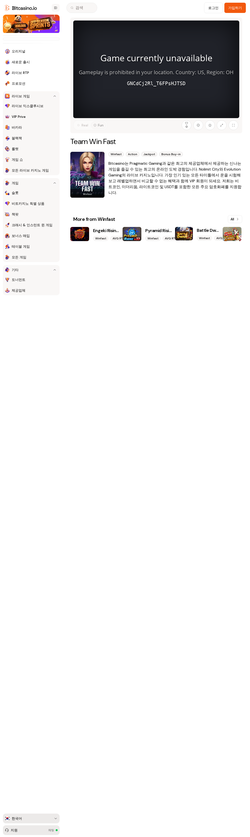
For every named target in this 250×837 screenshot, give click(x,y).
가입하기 (235, 8)
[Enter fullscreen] (233, 125)
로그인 (213, 8)
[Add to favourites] (210, 125)
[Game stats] (198, 125)
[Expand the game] (222, 125)
